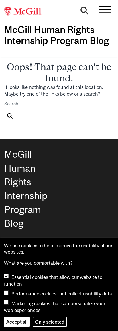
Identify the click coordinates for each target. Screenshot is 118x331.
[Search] (84, 12)
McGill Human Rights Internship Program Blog (56, 35)
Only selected (49, 322)
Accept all (16, 322)
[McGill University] (25, 11)
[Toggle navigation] (105, 9)
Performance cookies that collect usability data (61, 294)
